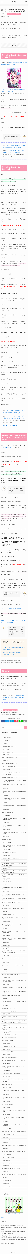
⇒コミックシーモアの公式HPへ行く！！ (11, 608)
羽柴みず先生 (6, 1094)
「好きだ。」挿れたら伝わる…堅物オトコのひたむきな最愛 (14, 833)
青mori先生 (5, 760)
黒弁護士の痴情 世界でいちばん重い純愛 (11, 974)
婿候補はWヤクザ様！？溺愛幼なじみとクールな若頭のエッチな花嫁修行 (14, 939)
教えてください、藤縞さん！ (9, 1051)
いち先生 (5, 802)
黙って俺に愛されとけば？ (9, 1157)
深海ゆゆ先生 (6, 962)
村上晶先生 (5, 1171)
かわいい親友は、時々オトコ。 (9, 746)
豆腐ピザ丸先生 (6, 977)
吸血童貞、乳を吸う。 (8, 1185)
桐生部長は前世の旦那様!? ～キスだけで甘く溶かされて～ (14, 899)
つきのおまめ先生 (7, 1032)
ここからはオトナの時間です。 (9, 1037)
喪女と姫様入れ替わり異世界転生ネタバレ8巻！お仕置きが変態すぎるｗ (13, 697)
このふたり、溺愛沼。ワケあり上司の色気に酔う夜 (14, 1151)
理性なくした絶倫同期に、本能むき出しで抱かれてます (14, 988)
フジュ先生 (5, 1121)
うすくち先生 (6, 836)
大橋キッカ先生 (6, 855)
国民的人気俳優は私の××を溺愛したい (11, 777)
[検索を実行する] (25, 727)
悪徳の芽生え (6, 971)
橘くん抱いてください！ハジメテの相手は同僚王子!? (14, 1131)
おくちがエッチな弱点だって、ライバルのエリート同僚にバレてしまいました (14, 781)
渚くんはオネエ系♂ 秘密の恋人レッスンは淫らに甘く (14, 1060)
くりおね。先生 (6, 868)
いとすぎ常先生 (6, 815)
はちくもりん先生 (7, 1087)
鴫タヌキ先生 (6, 942)
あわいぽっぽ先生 (7, 774)
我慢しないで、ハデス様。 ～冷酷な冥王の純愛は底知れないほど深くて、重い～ (14, 871)
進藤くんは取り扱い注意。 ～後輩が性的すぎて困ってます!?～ (14, 1067)
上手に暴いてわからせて (8, 1180)
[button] (3, 721)
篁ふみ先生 (5, 1005)
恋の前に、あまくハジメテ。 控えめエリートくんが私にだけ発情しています (14, 932)
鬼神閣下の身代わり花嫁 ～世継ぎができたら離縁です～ (14, 1091)
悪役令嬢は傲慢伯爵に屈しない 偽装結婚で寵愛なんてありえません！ (14, 799)
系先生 (4, 884)
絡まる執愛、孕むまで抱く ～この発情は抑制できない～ (14, 1098)
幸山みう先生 (6, 905)
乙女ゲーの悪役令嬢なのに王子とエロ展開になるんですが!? (14, 826)
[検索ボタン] (26, 2)
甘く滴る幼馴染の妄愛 (8, 1104)
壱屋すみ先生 (6, 809)
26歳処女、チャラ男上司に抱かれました (11, 1057)
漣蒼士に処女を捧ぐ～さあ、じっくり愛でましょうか (14, 1174)
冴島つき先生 (6, 948)
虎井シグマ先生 (6, 1043)
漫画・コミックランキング (14, 1213)
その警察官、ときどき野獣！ (9, 1046)
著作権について (4, 1217)
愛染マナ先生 (6, 749)
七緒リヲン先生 (6, 1070)
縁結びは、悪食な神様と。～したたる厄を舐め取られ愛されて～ (14, 875)
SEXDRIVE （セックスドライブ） (10, 1011)
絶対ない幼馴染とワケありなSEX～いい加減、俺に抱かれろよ (14, 1028)
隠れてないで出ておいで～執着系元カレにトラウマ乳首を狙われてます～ (14, 981)
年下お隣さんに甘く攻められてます (10, 852)
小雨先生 (5, 928)
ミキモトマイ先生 (7, 1154)
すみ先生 (5, 969)
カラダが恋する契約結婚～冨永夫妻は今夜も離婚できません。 (14, 806)
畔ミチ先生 (5, 788)
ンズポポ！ (14, 2)
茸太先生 (5, 998)
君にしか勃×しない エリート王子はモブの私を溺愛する (14, 965)
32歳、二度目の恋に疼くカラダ (10, 757)
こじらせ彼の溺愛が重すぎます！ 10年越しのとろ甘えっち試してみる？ (14, 924)
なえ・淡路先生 (6, 1049)
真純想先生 (5, 1142)
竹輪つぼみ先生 (6, 1014)
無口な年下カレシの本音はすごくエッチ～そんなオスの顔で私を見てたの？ (14, 864)
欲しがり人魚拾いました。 (9, 1084)
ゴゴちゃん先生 (6, 935)
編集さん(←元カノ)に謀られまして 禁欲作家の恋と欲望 (14, 792)
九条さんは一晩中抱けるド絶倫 (9, 1139)
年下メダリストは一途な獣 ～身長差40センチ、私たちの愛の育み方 (14, 895)
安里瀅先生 (5, 795)
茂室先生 (5, 1177)
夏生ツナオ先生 (6, 1063)
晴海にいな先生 (6, 1107)
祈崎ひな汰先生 (6, 829)
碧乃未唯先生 (6, 754)
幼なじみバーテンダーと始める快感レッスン (12, 995)
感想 (23, 714)
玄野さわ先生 (6, 891)
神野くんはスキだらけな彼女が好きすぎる (12, 772)
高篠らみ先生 (6, 984)
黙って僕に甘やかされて (8, 1162)
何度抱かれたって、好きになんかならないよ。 (13, 1168)
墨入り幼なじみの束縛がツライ (9, 751)
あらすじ (14, 714)
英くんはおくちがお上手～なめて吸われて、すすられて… (14, 1002)
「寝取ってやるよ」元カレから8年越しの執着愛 (13, 908)
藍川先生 (5, 743)
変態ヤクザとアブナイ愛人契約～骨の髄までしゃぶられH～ (14, 1111)
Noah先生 (5, 1081)
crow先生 (5, 911)
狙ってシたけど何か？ (8, 812)
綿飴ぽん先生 (6, 1183)
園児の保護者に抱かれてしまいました (11, 881)
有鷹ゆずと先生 (6, 769)
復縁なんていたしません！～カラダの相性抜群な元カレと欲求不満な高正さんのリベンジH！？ (14, 1021)
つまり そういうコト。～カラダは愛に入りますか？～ (14, 958)
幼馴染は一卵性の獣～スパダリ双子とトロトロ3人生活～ (14, 785)
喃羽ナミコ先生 (6, 1076)
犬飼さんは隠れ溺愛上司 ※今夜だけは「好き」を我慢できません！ (14, 819)
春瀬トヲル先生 (6, 1101)
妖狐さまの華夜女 (7, 945)
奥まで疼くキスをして (6, 714)
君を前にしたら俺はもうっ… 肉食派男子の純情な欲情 (14, 917)
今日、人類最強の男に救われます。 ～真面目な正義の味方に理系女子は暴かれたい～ (14, 951)
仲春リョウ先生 (6, 1054)
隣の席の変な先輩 (7, 839)
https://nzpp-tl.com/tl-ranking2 (10, 425)
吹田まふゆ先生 (6, 1114)
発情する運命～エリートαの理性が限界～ (12, 1073)
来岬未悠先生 (6, 861)
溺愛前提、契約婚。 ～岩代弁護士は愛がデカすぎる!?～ (14, 1017)
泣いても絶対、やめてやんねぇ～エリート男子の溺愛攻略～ (14, 992)
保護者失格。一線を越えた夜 (9, 1040)
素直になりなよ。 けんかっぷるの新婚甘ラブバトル (14, 858)
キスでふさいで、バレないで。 (9, 1134)
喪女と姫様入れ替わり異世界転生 (14, 13)
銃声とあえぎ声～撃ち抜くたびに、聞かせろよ (13, 1078)
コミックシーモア (7, 740)
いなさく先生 (6, 822)
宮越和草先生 (6, 1165)
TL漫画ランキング (7, 737)
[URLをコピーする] (25, 721)
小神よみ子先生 (6, 879)
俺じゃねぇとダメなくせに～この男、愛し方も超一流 (14, 1145)
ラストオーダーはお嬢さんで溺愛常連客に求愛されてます (14, 1118)
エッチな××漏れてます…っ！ (9, 766)
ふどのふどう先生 (7, 1128)
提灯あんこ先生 (6, 1025)
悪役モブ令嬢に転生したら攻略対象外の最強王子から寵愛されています (14, 846)
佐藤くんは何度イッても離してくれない (11, 902)
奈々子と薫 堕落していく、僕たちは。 (11, 1034)
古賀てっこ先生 (6, 921)
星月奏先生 (5, 1137)
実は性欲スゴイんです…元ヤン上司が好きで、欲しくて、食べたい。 (14, 888)
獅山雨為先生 (6, 955)
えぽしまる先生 (6, 849)
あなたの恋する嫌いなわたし (9, 914)
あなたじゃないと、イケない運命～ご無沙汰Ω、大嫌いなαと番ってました (14, 1125)
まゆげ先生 (5, 1148)
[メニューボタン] (2, 2)
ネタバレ (19, 714)
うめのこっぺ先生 (7, 842)
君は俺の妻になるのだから (9, 1008)
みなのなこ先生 (6, 1160)
